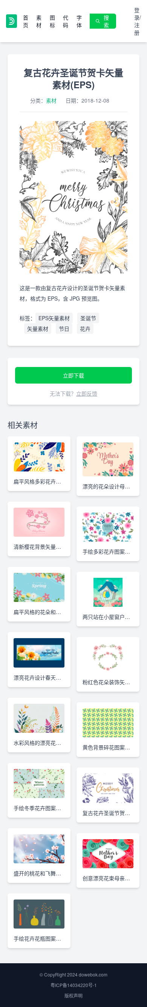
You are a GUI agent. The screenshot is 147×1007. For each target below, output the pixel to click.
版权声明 (73, 995)
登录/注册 (137, 21)
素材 (38, 21)
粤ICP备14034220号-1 (74, 985)
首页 (25, 21)
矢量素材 (37, 328)
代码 (65, 21)
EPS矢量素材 (54, 318)
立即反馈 (86, 393)
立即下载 (73, 375)
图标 (52, 21)
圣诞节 (88, 318)
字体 (79, 21)
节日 (64, 328)
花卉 (85, 328)
